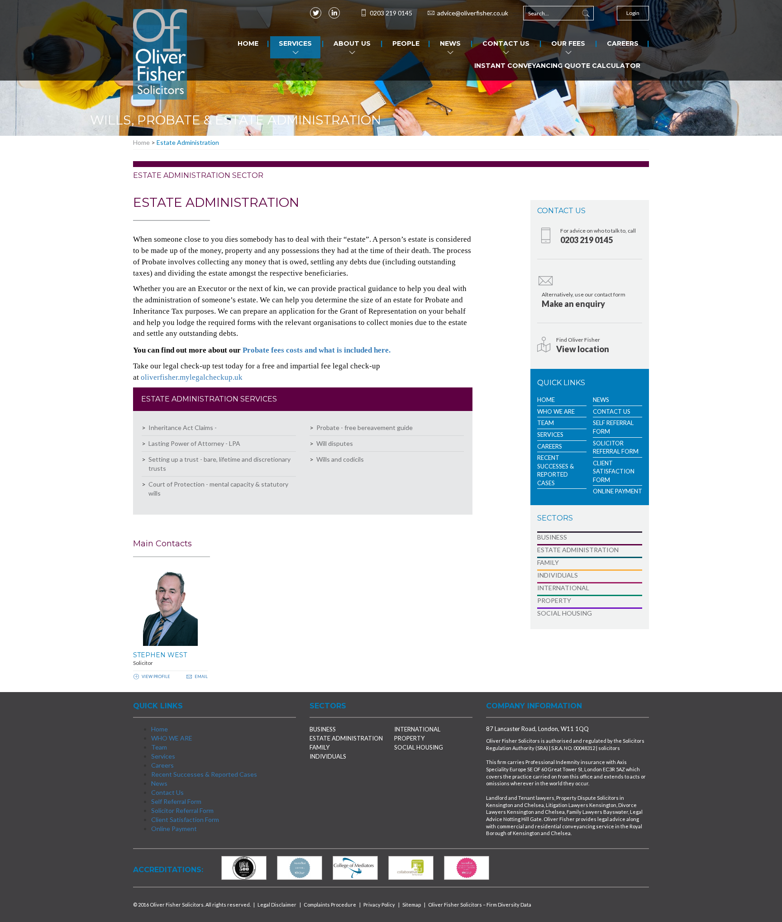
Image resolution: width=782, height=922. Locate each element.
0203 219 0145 (586, 240)
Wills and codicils (340, 459)
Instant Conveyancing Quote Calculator (557, 66)
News (450, 43)
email (201, 676)
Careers (623, 43)
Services (295, 43)
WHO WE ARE (556, 411)
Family (548, 562)
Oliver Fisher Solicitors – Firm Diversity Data (479, 905)
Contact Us (505, 43)
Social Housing (564, 613)
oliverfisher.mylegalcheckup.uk (192, 377)
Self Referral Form (613, 427)
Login (632, 13)
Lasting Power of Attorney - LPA (194, 443)
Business (552, 537)
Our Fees (568, 43)
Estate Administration (578, 550)
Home (248, 43)
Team (545, 422)
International (563, 588)
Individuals (557, 575)
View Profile (156, 676)
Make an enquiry (573, 304)
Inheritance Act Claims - (182, 427)
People (406, 43)
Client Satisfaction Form (613, 471)
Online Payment (617, 491)
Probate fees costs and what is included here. (317, 350)
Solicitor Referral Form (616, 447)
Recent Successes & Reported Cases (555, 470)
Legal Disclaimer (276, 905)
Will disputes (334, 443)
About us (352, 43)
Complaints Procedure (330, 905)
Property (554, 600)
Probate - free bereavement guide (364, 427)
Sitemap (411, 905)
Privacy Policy (379, 905)
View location (582, 349)
